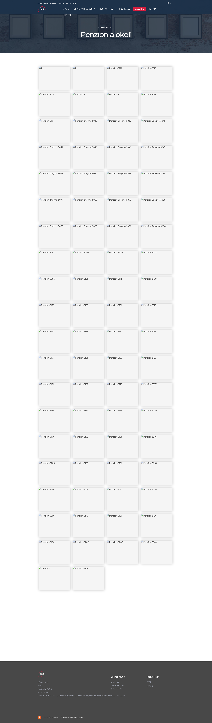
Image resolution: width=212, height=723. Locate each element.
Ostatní (152, 9)
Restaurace (106, 9)
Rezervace (124, 9)
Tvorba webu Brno (57, 717)
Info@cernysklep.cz (49, 3)
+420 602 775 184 (70, 3)
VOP (149, 682)
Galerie (139, 9)
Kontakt (68, 15)
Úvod (66, 9)
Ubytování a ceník (84, 9)
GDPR (150, 686)
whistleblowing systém (75, 717)
